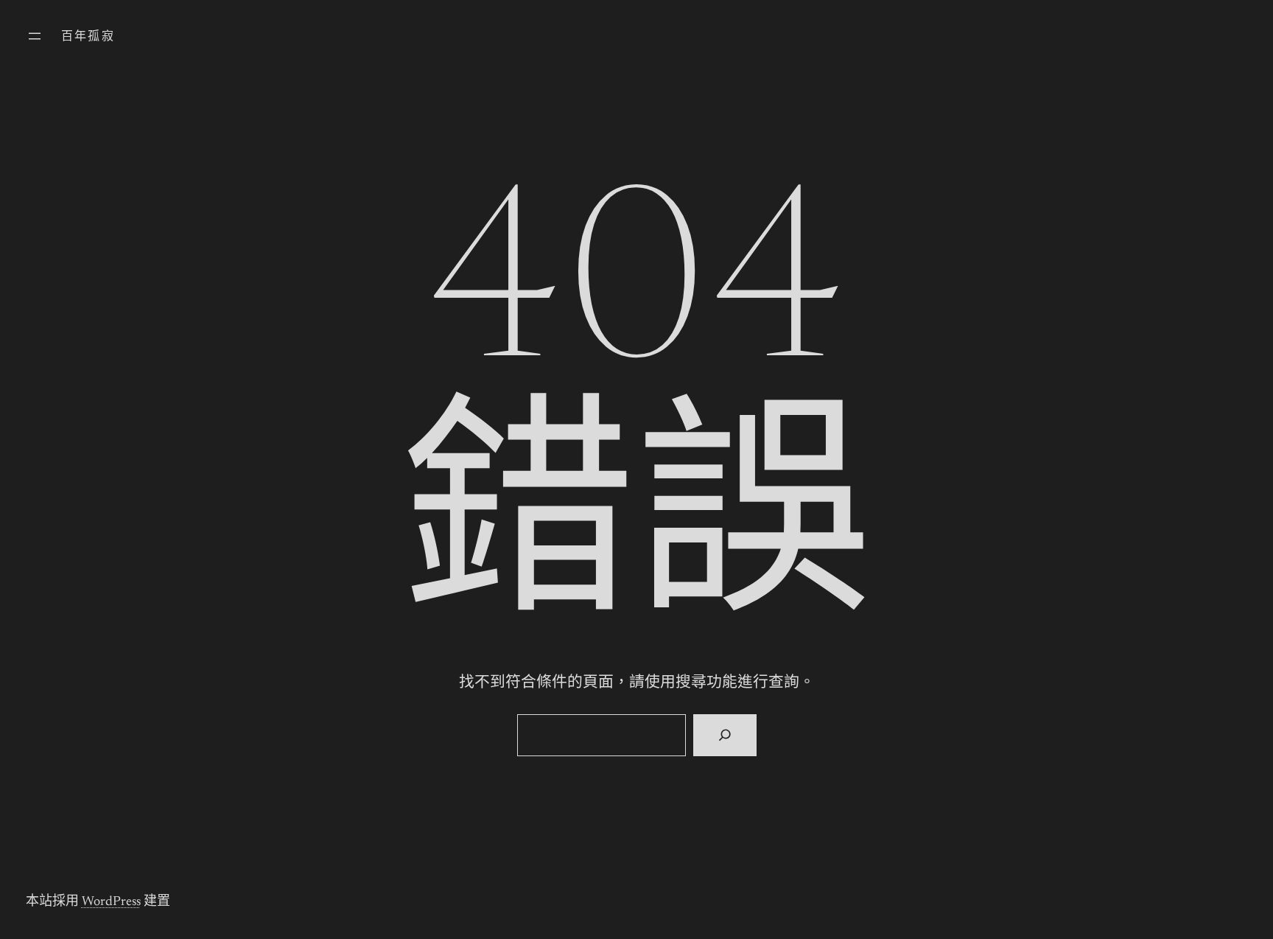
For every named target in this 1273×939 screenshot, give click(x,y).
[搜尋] (724, 735)
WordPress (111, 902)
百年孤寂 (88, 37)
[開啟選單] (34, 36)
